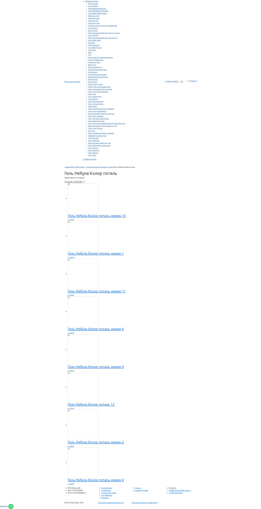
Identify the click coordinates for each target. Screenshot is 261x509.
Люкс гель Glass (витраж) (98, 92)
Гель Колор (92, 82)
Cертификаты (106, 495)
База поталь (93, 30)
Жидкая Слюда (94, 18)
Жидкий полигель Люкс (97, 70)
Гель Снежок (93, 148)
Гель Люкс (92, 94)
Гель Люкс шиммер (95, 116)
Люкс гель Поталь (95, 84)
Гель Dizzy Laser (94, 40)
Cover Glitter (93, 6)
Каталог (138, 488)
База (90, 52)
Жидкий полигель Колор (98, 77)
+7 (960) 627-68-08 (175, 493)
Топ (89, 55)
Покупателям (106, 488)
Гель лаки (92, 155)
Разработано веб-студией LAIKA (144, 503)
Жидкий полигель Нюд (97, 136)
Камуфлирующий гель (97, 8)
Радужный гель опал (96, 121)
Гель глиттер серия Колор (98, 118)
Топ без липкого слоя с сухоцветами (102, 26)
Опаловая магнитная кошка (99, 145)
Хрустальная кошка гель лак (99, 143)
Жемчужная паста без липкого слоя (102, 126)
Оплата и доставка (108, 493)
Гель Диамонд (93, 141)
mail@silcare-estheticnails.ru (180, 490)
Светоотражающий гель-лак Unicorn (102, 38)
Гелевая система (91, 1)
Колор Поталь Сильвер (97, 74)
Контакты (105, 498)
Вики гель (92, 65)
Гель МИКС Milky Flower (97, 13)
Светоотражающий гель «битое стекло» (104, 33)
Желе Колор (93, 79)
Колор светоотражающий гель (100, 57)
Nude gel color (94, 16)
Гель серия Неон (94, 96)
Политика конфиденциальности (111, 503)
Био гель (91, 131)
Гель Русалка (93, 138)
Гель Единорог (94, 45)
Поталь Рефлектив (95, 60)
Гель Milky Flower (95, 48)
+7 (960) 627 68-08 (89, 159)
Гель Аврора (93, 153)
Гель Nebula (93, 99)
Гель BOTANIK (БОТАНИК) (98, 11)
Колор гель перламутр (97, 111)
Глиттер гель (93, 21)
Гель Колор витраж (95, 101)
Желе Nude (92, 106)
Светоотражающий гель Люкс (100, 89)
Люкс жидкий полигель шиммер (101, 109)
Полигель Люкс (94, 62)
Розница (76, 82)
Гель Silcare (92, 72)
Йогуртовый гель (95, 67)
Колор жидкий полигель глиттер (101, 114)
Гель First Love (94, 23)
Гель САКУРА (93, 35)
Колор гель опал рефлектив (99, 87)
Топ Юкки (92, 50)
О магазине (106, 490)
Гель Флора (92, 28)
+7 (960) (171, 81)
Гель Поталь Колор (95, 104)
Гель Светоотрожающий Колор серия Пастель (106, 123)
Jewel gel (91, 43)
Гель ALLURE (93, 4)
